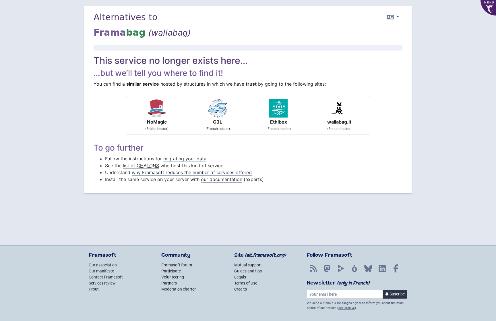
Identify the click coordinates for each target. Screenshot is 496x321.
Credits (240, 289)
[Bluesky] (368, 271)
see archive (346, 308)
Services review (102, 283)
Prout (94, 289)
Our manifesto (101, 271)
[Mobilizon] (354, 271)
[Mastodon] (327, 271)
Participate (171, 271)
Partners (169, 283)
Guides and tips (248, 271)
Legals (240, 277)
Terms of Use (245, 283)
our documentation (221, 179)
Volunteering (172, 277)
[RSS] (313, 271)
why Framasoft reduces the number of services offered (192, 172)
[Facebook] (396, 271)
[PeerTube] (340, 271)
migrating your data (184, 159)
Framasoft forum (176, 265)
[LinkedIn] (382, 271)
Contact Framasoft (106, 277)
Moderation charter (178, 289)
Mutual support (248, 265)
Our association (103, 265)
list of (141, 165)
